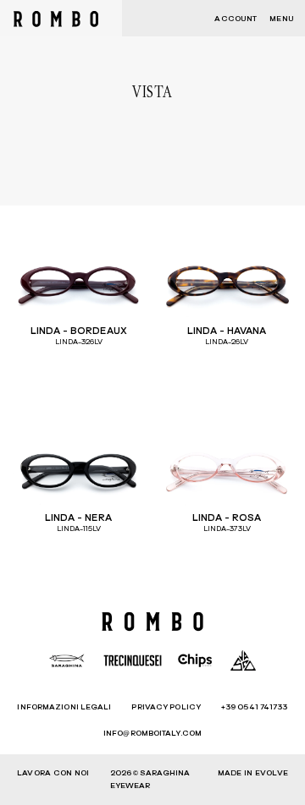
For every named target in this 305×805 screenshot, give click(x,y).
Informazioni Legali (64, 707)
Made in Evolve (253, 773)
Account (235, 19)
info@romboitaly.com (152, 733)
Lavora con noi (53, 773)
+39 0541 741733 (254, 707)
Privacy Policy (165, 707)
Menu (281, 19)
